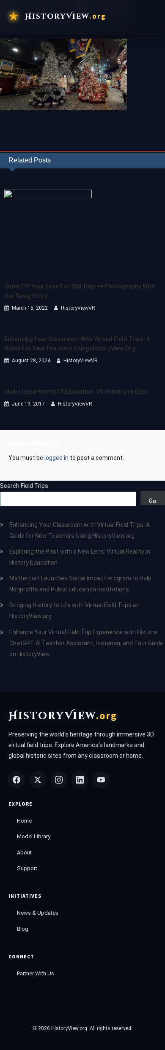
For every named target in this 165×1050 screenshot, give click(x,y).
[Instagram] (59, 780)
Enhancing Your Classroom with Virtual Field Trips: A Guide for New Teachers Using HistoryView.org (77, 344)
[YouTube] (101, 780)
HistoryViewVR (78, 308)
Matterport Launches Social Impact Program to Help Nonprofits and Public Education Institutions (80, 584)
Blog (22, 929)
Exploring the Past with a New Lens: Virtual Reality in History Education (79, 557)
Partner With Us (35, 973)
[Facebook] (16, 780)
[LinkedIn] (80, 780)
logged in (56, 457)
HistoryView (65, 16)
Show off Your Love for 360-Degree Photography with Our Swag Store (79, 291)
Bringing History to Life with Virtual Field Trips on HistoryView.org (74, 610)
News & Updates (37, 913)
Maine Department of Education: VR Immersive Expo (76, 391)
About (24, 852)
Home (24, 821)
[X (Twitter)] (38, 780)
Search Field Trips (24, 485)
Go (152, 501)
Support (27, 868)
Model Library (33, 836)
